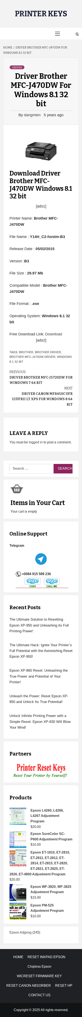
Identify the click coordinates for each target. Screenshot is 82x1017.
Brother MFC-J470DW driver (32, 356)
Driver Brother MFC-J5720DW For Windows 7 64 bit (41, 377)
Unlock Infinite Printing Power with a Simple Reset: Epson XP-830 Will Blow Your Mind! (40, 721)
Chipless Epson (39, 966)
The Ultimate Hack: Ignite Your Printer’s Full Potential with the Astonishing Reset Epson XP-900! (41, 651)
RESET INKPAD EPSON (46, 957)
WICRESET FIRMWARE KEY (39, 976)
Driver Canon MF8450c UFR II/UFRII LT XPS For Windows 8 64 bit (42, 396)
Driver (17, 67)
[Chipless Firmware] (41, 771)
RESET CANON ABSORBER (28, 985)
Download (53, 334)
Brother (26, 352)
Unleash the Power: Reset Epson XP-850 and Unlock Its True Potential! (38, 699)
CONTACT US (39, 995)
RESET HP (63, 985)
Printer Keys (41, 13)
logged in (36, 442)
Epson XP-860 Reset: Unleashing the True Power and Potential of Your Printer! (38, 676)
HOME (18, 957)
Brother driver (48, 352)
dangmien (33, 115)
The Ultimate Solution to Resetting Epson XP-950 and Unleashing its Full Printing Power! (39, 625)
